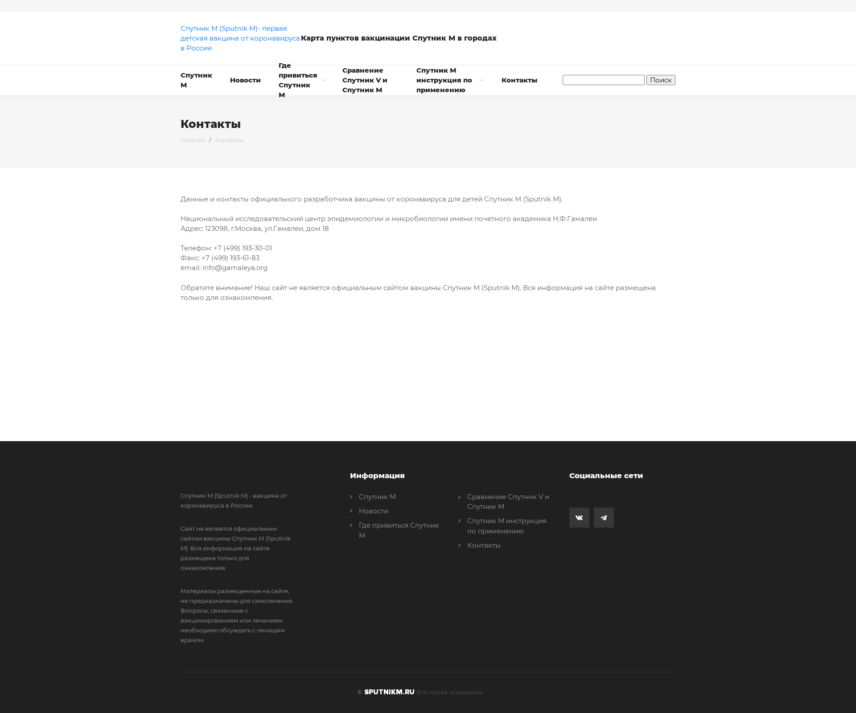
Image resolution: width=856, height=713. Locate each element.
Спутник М (196, 80)
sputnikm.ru (389, 692)
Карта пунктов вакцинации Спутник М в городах (395, 38)
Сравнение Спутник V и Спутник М (364, 80)
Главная (193, 139)
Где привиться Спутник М (298, 80)
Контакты (519, 80)
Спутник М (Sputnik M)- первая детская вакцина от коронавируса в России (240, 38)
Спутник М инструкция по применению (444, 80)
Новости (245, 80)
